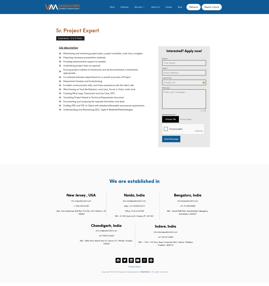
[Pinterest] (151, 260)
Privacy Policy (134, 266)
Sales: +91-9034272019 (134, 206)
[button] (70, 38)
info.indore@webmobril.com (165, 232)
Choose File (170, 119)
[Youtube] (137, 260)
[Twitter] (124, 260)
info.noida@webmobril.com (134, 201)
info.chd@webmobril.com (106, 230)
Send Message (171, 139)
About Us (155, 7)
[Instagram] (144, 260)
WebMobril (145, 272)
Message (166, 88)
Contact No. (167, 78)
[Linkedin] (131, 260)
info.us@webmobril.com (81, 201)
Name (165, 59)
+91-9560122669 (106, 235)
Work (112, 7)
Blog (180, 7)
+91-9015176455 (165, 237)
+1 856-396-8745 (81, 206)
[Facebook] (118, 260)
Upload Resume (169, 115)
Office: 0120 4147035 (134, 211)
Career (168, 7)
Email (165, 68)
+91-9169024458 (187, 206)
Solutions (124, 7)
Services (138, 7)
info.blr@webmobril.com (188, 201)
